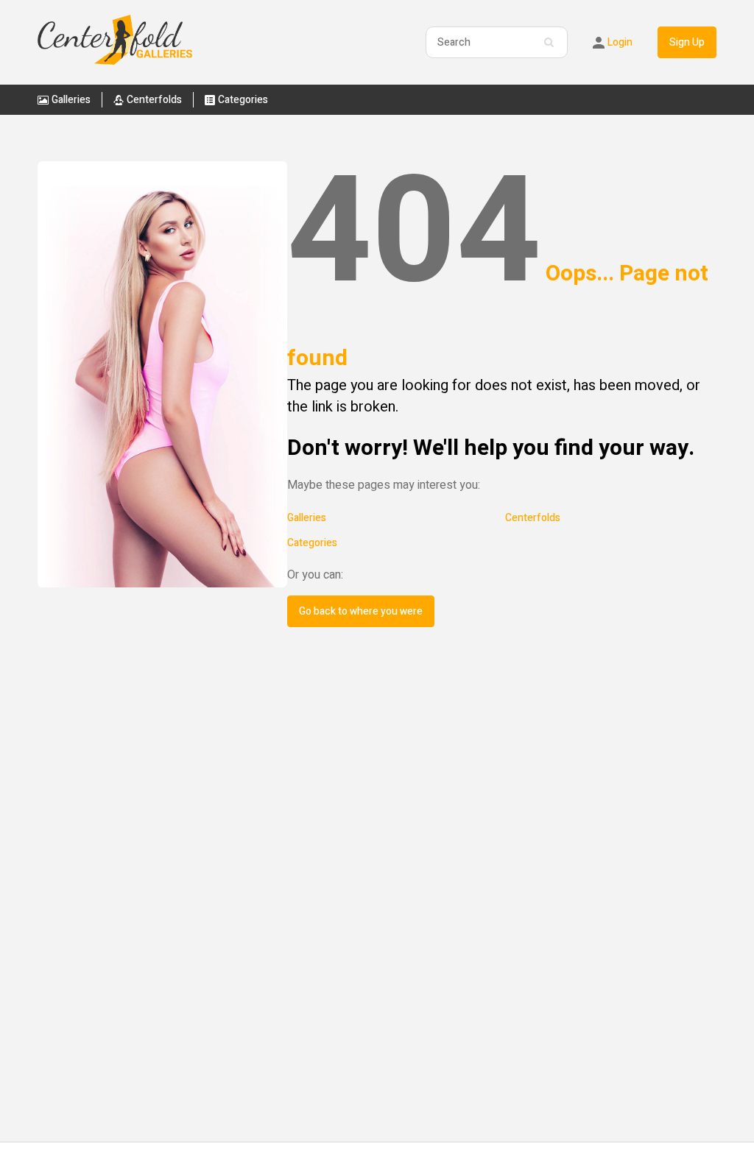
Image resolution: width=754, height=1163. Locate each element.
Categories (312, 543)
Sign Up (687, 42)
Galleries (306, 518)
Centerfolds (532, 518)
